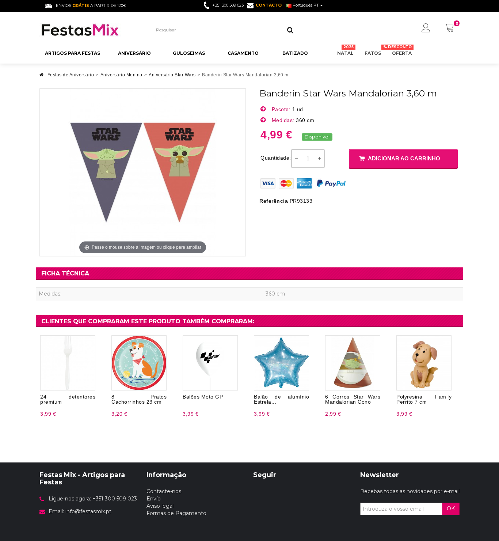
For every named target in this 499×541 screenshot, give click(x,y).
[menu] (426, 28)
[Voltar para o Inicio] (41, 77)
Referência (273, 201)
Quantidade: (275, 158)
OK (451, 508)
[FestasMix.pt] (89, 30)
